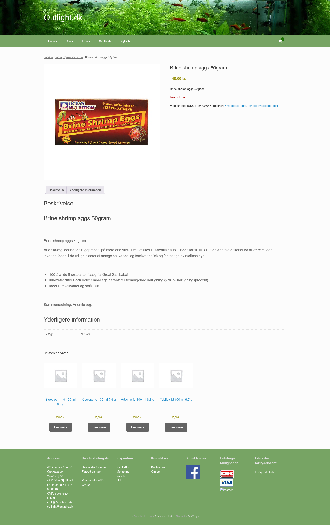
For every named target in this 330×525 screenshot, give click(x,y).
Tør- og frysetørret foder (69, 57)
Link (119, 480)
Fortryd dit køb (91, 471)
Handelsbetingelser (94, 467)
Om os (86, 485)
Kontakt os (158, 467)
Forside (53, 41)
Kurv (70, 41)
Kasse (86, 41)
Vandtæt (122, 476)
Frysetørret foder (235, 105)
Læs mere (60, 427)
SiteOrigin (193, 516)
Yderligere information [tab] (85, 190)
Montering (123, 471)
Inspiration (123, 467)
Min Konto (105, 41)
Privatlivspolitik (163, 516)
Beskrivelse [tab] (57, 190)
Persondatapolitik (93, 480)
